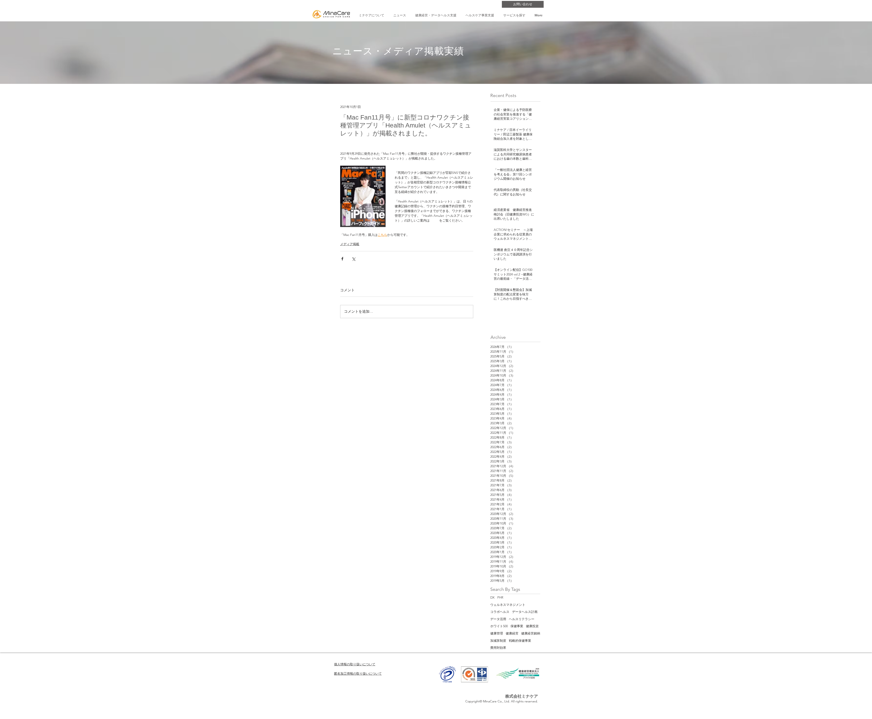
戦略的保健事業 (520, 641)
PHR (500, 597)
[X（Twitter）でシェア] (353, 259)
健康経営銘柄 (530, 633)
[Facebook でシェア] (342, 259)
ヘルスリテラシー (521, 619)
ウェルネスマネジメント (507, 605)
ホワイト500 (499, 626)
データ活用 (498, 619)
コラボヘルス (499, 612)
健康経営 (512, 633)
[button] (371, 15)
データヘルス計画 (525, 612)
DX (492, 597)
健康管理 (496, 633)
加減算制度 (498, 641)
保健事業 (516, 626)
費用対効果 (498, 648)
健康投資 (532, 626)
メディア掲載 (349, 244)
